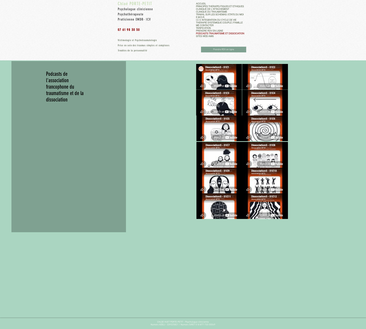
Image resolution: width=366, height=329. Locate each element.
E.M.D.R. (200, 17)
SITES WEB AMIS (205, 36)
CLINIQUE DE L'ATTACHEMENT (212, 9)
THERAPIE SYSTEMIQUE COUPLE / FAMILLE (219, 22)
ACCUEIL (201, 3)
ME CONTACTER (205, 25)
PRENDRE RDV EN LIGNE (209, 30)
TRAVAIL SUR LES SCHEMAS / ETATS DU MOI (220, 14)
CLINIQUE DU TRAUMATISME (211, 11)
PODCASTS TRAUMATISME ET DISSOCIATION (220, 33)
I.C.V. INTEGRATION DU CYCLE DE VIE (216, 20)
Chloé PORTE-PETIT (135, 3)
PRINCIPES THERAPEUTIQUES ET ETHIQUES (220, 6)
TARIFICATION (203, 28)
